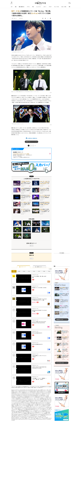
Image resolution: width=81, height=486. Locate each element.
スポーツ (45, 6)
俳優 (15, 6)
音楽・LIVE (31, 245)
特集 (69, 6)
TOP (11, 6)
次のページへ (28, 141)
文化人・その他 (64, 6)
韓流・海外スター (21, 6)
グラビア (50, 6)
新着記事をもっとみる (59, 319)
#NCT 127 (31, 258)
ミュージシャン (38, 6)
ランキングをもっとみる (60, 362)
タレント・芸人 (56, 6)
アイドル (28, 6)
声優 (33, 6)
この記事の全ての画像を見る (32, 138)
